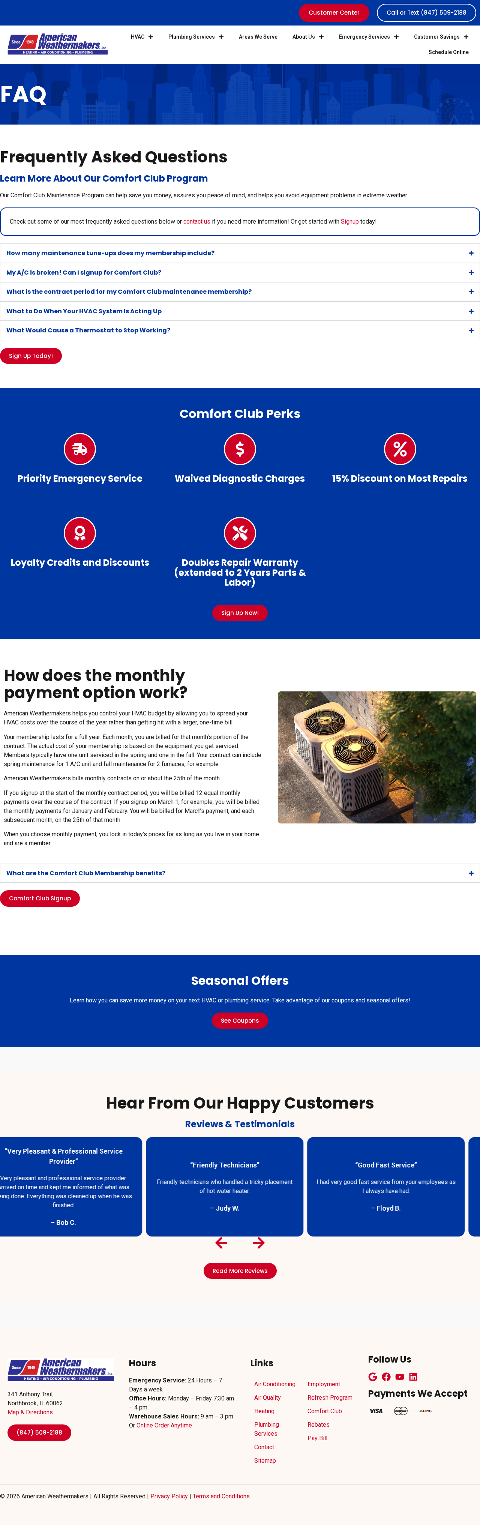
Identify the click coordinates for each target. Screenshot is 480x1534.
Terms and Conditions (221, 1496)
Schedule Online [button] (449, 52)
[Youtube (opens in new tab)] (399, 1376)
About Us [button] (303, 37)
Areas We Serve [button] (258, 37)
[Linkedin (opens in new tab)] (413, 1376)
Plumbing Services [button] (191, 37)
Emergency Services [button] (364, 37)
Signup (350, 221)
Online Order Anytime (164, 1425)
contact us (196, 221)
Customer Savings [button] (437, 37)
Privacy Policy (169, 1496)
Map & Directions (30, 1412)
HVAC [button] (137, 37)
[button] (240, 253)
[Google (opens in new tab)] (372, 1376)
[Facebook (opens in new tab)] (386, 1376)
